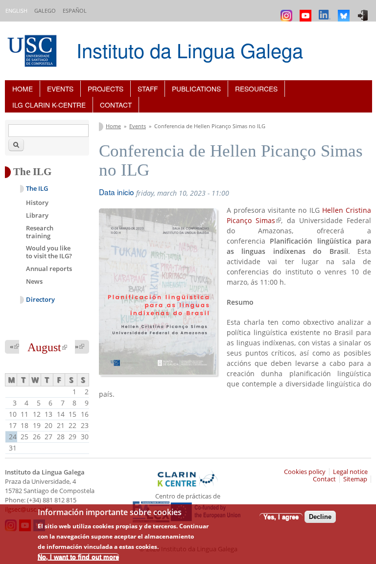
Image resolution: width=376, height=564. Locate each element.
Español (75, 10)
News (34, 281)
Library (37, 215)
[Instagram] (288, 11)
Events (60, 88)
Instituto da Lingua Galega (189, 50)
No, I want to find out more (78, 557)
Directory (40, 299)
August (47, 347)
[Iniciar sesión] (364, 11)
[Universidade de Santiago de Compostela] (33, 52)
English (16, 10)
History (37, 202)
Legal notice (350, 471)
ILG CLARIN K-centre (49, 105)
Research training (39, 232)
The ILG (37, 188)
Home (22, 88)
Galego (45, 10)
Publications (196, 88)
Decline (320, 516)
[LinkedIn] (326, 11)
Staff (148, 88)
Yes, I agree (281, 516)
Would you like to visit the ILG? (49, 252)
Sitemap (355, 479)
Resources (256, 88)
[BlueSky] (345, 11)
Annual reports (49, 268)
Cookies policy (305, 471)
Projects (105, 88)
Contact (116, 105)
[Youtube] (307, 11)
